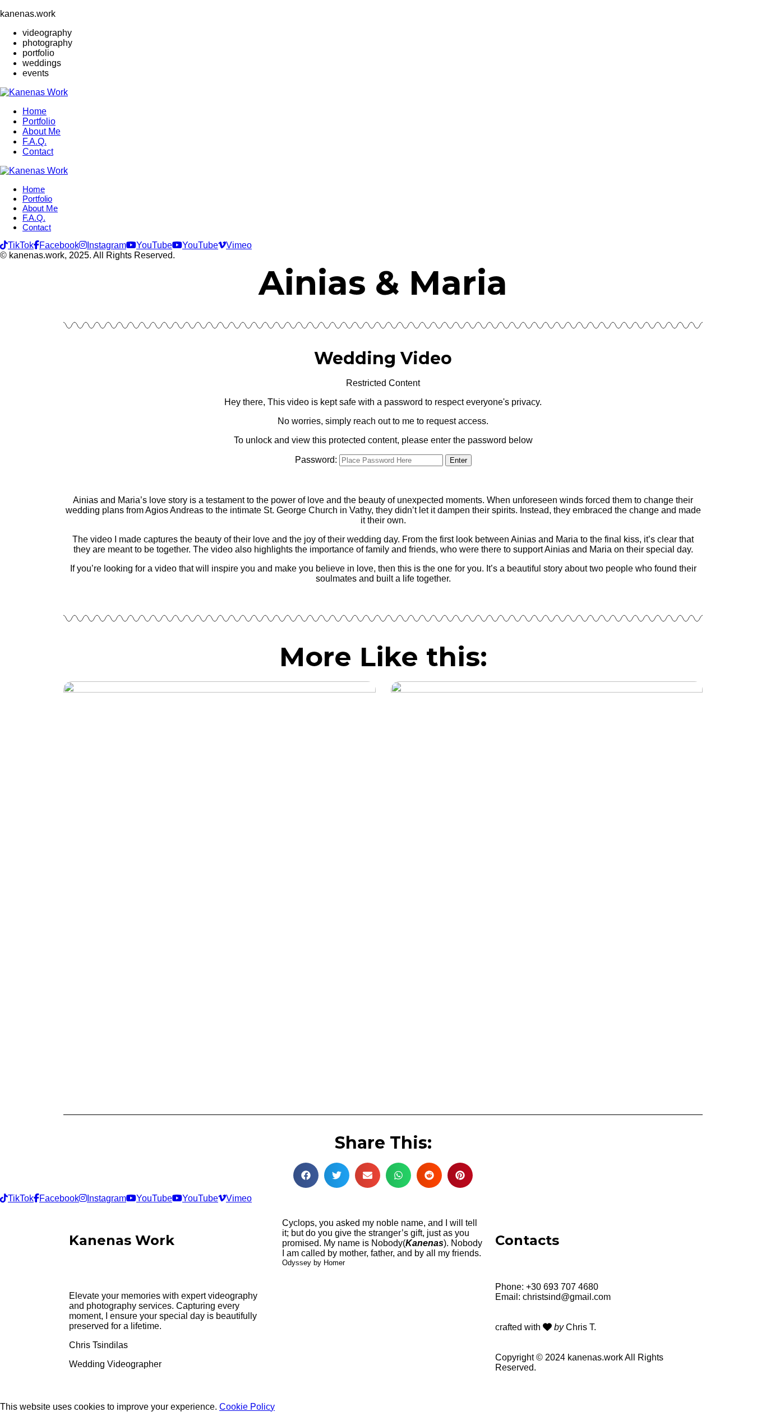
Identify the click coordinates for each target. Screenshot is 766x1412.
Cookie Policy (247, 1406)
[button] (306, 1175)
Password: (317, 460)
